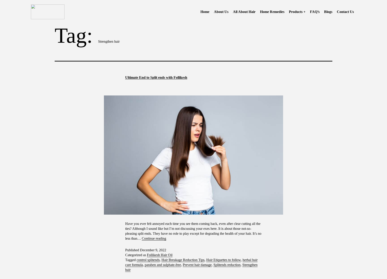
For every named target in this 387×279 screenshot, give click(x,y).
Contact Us (345, 12)
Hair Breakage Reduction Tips (182, 260)
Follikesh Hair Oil (159, 255)
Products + (297, 12)
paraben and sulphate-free (163, 265)
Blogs (328, 12)
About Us (221, 12)
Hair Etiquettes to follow (223, 260)
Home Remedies (272, 12)
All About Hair (244, 12)
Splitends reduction (227, 265)
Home (204, 12)
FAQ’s (315, 12)
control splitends (148, 260)
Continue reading (154, 238)
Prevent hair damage (197, 265)
